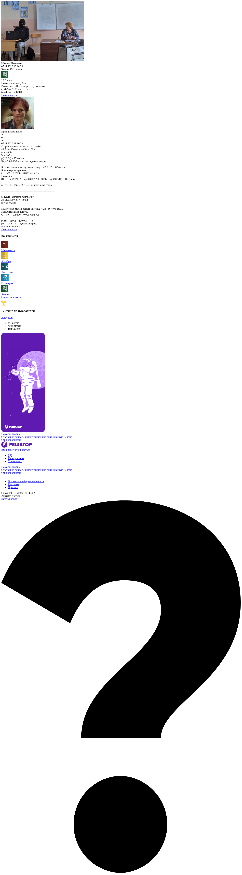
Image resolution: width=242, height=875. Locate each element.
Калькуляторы (16, 458)
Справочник (15, 461)
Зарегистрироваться (19, 449)
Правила (13, 487)
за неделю (7, 317)
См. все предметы (11, 297)
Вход (4, 449)
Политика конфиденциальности (26, 481)
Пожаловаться (9, 95)
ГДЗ (10, 455)
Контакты (13, 484)
